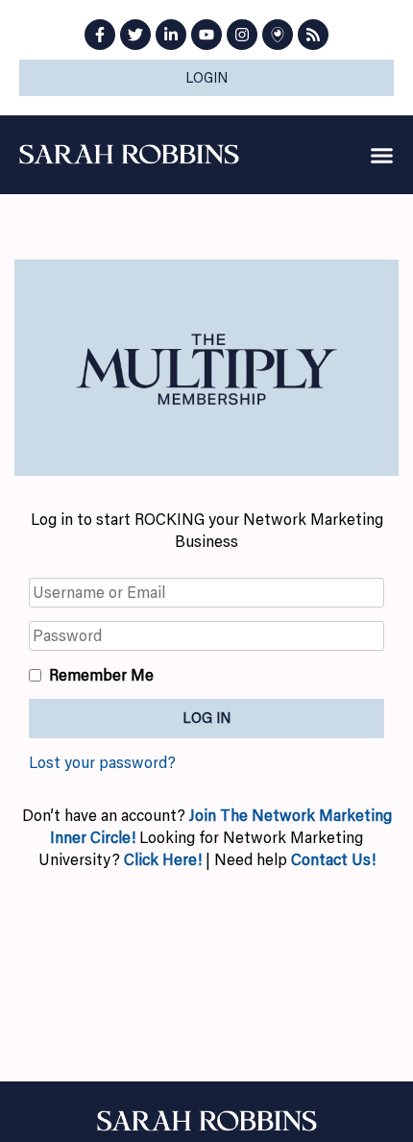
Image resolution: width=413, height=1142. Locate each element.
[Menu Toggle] (382, 155)
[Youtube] (206, 34)
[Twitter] (135, 34)
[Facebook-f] (100, 34)
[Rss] (313, 34)
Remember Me (101, 674)
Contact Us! (333, 859)
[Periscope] (277, 34)
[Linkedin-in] (171, 34)
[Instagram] (242, 34)
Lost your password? (102, 762)
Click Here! (163, 859)
